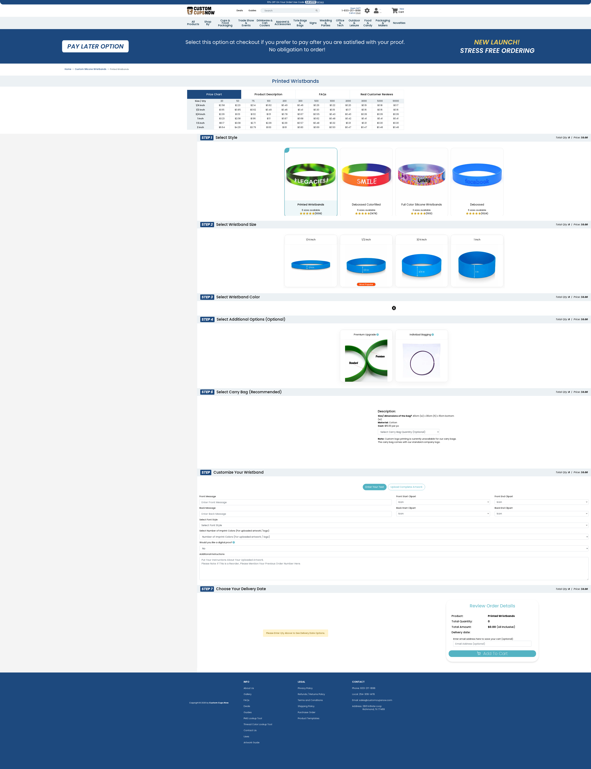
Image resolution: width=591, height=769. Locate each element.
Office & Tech (340, 23)
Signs (313, 23)
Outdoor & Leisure (354, 23)
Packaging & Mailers (383, 23)
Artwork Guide (251, 742)
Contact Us (250, 730)
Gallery (247, 694)
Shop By (207, 22)
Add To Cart (495, 653)
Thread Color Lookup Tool (258, 724)
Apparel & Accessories (283, 22)
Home (68, 69)
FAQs (246, 700)
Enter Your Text (374, 487)
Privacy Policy (305, 688)
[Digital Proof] (234, 542)
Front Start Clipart (406, 496)
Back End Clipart (504, 507)
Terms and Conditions (310, 700)
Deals (240, 10)
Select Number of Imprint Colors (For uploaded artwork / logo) (234, 530)
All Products (193, 22)
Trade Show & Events (246, 23)
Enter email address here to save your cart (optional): (483, 638)
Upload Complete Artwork (406, 487)
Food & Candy (367, 23)
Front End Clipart (504, 496)
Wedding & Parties (326, 23)
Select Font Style (208, 519)
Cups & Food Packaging (225, 23)
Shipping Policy (306, 706)
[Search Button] (316, 10)
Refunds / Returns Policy (311, 694)
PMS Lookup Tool (253, 718)
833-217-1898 (367, 688)
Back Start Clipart (406, 507)
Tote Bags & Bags (300, 23)
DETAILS (320, 2)
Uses (246, 736)
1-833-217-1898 (351, 10)
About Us (249, 688)
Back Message (207, 507)
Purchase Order (306, 712)
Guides (252, 10)
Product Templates (308, 718)
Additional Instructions (212, 554)
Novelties (399, 23)
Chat (358, 13)
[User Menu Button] (367, 10)
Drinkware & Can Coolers (265, 23)
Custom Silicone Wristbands (90, 69)
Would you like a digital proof (216, 542)
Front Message (207, 496)
